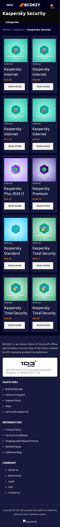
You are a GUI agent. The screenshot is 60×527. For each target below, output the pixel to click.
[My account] (56, 5)
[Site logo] (30, 4)
